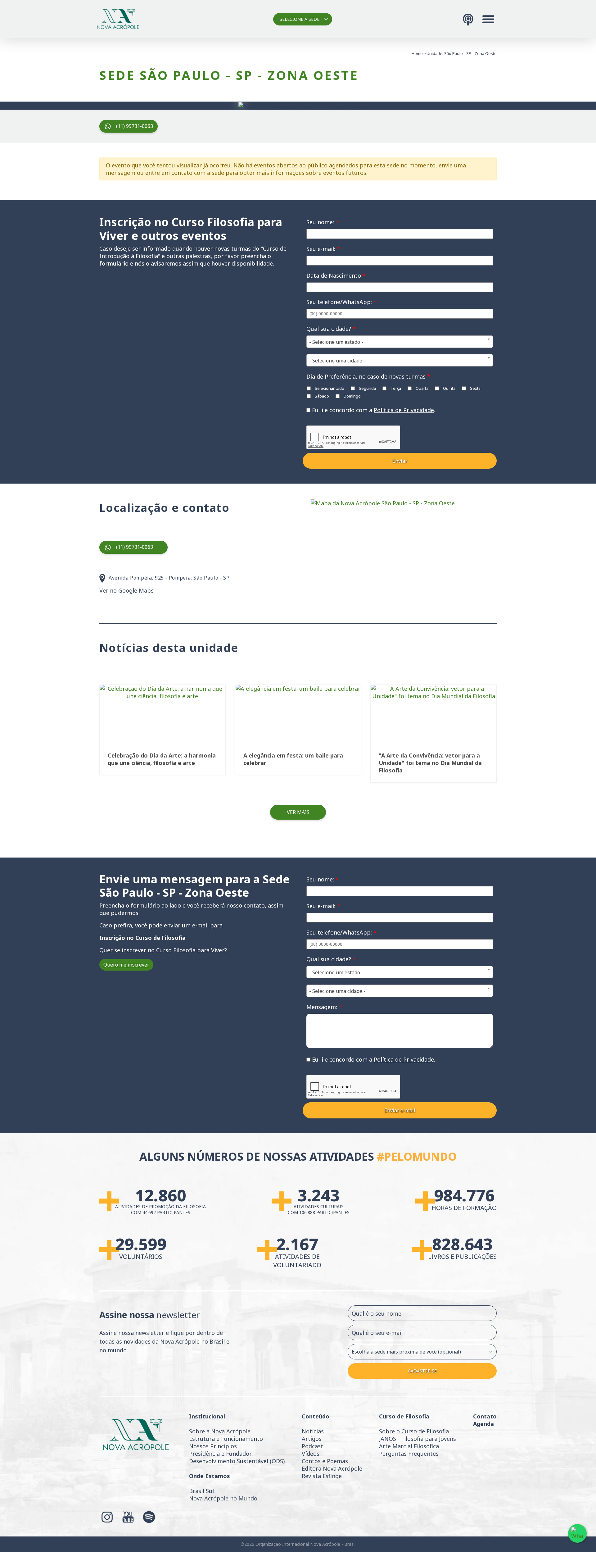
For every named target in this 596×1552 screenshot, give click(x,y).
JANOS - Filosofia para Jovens (417, 1438)
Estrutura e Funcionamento (226, 1438)
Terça (395, 388)
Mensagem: (324, 1007)
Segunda (367, 388)
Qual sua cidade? (331, 328)
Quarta (421, 388)
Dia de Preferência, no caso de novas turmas (368, 376)
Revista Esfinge (322, 1476)
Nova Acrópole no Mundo (223, 1498)
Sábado (321, 396)
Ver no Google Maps (126, 590)
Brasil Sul (201, 1491)
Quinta (448, 388)
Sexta (475, 388)
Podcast (312, 1446)
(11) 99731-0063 (134, 126)
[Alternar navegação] (488, 19)
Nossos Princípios (213, 1446)
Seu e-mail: (323, 249)
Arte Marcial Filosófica (409, 1446)
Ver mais (298, 812)
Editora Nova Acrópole (332, 1468)
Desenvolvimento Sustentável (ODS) (237, 1461)
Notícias (313, 1431)
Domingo (352, 396)
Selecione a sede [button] (299, 19)
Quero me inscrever (126, 964)
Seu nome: (322, 222)
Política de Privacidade (404, 410)
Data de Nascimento (336, 275)
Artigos (312, 1438)
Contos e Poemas (325, 1461)
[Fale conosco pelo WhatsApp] (577, 1533)
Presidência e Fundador (220, 1453)
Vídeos (310, 1453)
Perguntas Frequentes (409, 1453)
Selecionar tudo (329, 388)
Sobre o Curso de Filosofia (414, 1431)
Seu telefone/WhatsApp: (341, 302)
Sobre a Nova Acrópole (220, 1431)
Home (417, 53)
